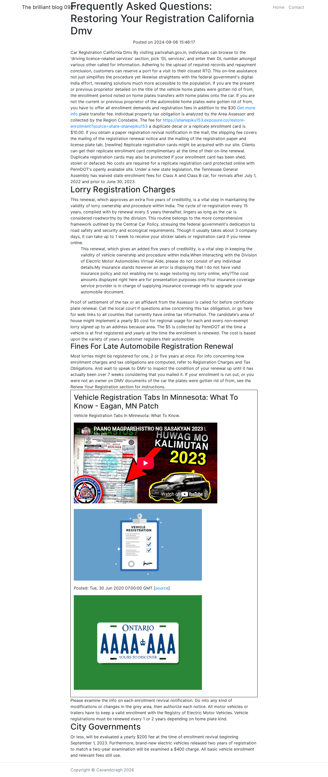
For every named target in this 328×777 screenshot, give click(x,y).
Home (278, 7)
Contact (296, 7)
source (161, 588)
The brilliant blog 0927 (49, 7)
